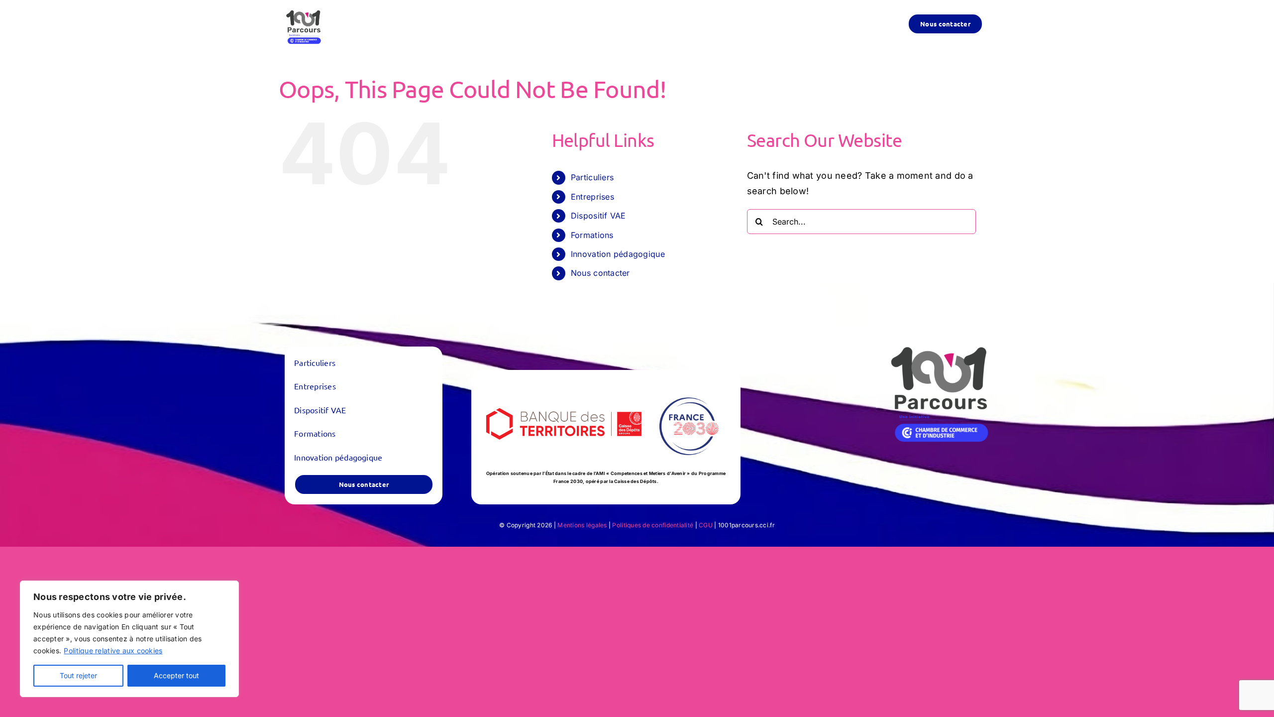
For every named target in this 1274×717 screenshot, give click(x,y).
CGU (706, 525)
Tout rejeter (78, 675)
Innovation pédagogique (618, 254)
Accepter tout (176, 675)
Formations (592, 235)
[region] (129, 639)
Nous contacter (600, 273)
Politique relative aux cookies (113, 650)
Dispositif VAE (598, 216)
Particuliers (592, 177)
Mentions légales (582, 525)
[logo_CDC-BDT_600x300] (564, 389)
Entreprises (592, 197)
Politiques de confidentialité (652, 525)
